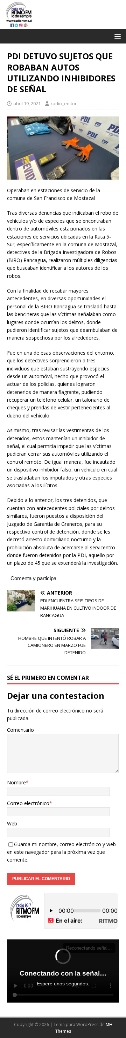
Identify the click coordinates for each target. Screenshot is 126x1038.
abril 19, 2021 (27, 103)
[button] (116, 36)
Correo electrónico (28, 803)
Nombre (16, 782)
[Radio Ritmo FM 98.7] (63, 25)
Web (12, 823)
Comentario (20, 729)
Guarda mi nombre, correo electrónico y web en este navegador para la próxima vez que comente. (61, 852)
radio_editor (64, 103)
